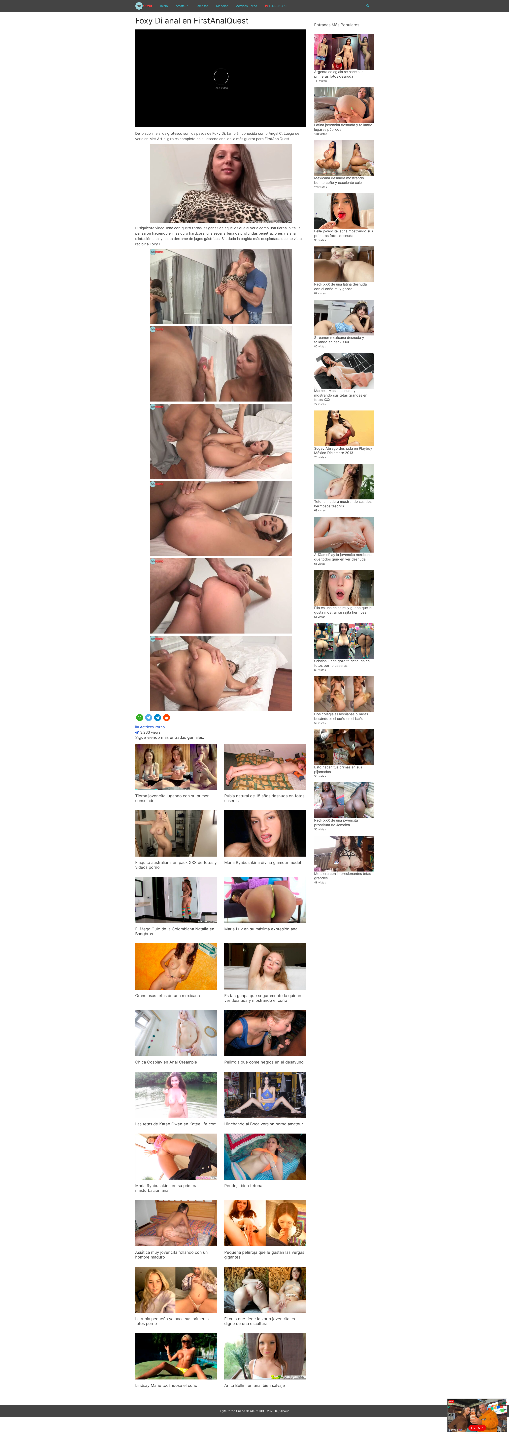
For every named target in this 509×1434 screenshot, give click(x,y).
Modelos (222, 6)
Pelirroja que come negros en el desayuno (264, 1062)
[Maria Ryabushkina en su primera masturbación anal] (176, 1177)
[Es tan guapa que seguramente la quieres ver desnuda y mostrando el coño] (265, 987)
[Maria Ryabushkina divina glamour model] (265, 854)
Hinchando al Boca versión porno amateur (263, 1124)
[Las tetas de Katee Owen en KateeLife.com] (176, 1115)
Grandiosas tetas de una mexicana (167, 995)
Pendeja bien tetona (243, 1185)
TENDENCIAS (278, 6)
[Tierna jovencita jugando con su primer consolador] (176, 787)
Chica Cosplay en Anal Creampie (166, 1062)
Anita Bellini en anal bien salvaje (254, 1385)
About (284, 1411)
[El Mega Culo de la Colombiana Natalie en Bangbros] (176, 920)
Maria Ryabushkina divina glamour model (262, 862)
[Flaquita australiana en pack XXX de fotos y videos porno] (176, 854)
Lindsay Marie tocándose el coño (166, 1385)
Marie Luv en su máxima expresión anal (261, 929)
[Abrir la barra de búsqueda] (368, 6)
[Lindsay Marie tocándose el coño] (176, 1377)
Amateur (182, 6)
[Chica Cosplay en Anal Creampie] (176, 1053)
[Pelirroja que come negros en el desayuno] (265, 1053)
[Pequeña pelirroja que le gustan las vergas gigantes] (265, 1244)
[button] (139, 717)
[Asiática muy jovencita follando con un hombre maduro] (176, 1244)
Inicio (164, 6)
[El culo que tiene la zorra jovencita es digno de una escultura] (265, 1310)
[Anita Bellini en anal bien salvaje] (265, 1377)
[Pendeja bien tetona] (265, 1177)
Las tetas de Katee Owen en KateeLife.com (176, 1124)
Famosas (202, 6)
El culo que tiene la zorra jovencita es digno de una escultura (259, 1321)
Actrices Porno (246, 6)
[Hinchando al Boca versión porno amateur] (265, 1115)
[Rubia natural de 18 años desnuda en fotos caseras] (265, 787)
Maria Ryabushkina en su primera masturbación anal (166, 1188)
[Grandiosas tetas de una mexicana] (176, 987)
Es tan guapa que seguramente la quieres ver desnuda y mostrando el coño (263, 998)
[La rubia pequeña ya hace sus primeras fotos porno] (176, 1310)
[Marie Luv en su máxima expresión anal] (265, 920)
